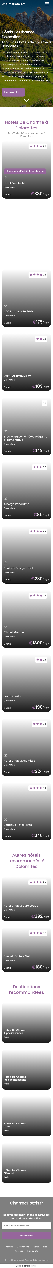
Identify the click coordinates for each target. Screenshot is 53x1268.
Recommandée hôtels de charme (25, 171)
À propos (19, 1251)
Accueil (9, 1246)
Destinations (23, 1246)
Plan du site (32, 1251)
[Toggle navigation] (47, 4)
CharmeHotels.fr (13, 4)
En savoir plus (11, 92)
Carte (36, 1246)
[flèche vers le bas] (26, 100)
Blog (45, 1246)
